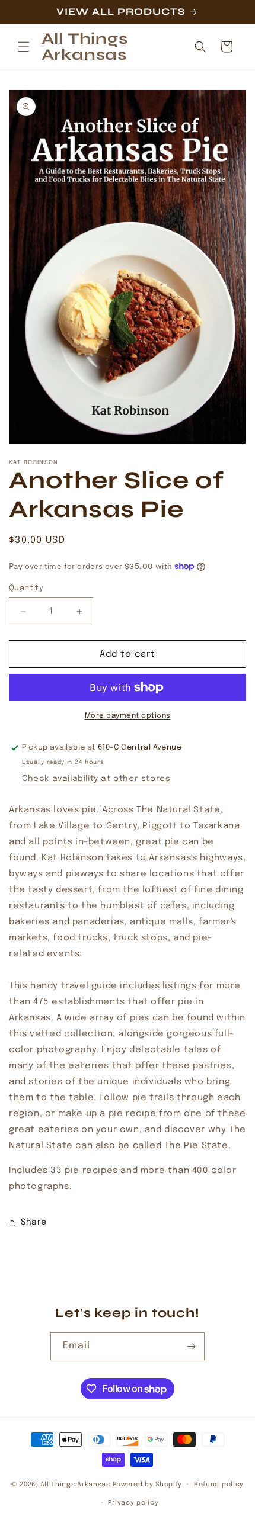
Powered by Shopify (148, 1484)
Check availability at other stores (96, 779)
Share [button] (34, 1222)
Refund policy (219, 1484)
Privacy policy (133, 1502)
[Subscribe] (191, 1346)
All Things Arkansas (75, 1484)
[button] (24, 47)
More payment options (128, 715)
